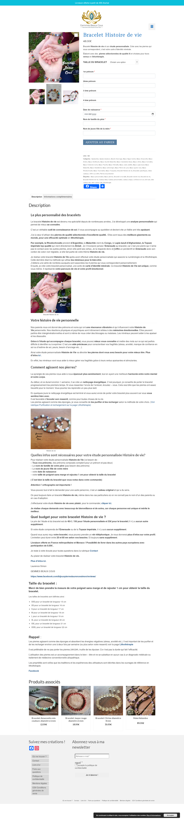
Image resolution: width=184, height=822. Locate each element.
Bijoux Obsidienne (96, 168)
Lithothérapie (126, 644)
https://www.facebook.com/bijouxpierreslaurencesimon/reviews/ (63, 576)
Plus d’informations (154, 815)
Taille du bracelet (95, 62)
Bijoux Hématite (114, 165)
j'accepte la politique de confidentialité (86, 766)
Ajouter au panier (100, 142)
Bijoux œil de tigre (108, 168)
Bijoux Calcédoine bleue (124, 162)
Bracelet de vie (145, 176)
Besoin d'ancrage (116, 159)
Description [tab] (37, 196)
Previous (31, 708)
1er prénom (89, 71)
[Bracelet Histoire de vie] (37, 96)
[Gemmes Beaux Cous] (92, 18)
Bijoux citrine (137, 162)
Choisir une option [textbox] (118, 62)
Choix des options (43, 728)
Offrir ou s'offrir (94, 173)
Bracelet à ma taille (120, 176)
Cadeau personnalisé (115, 179)
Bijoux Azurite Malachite (108, 162)
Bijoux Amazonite (142, 159)
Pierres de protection (107, 173)
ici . (40, 355)
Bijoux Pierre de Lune (122, 168)
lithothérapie (107, 182)
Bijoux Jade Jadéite (125, 165)
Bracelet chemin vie (133, 176)
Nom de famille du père (94, 119)
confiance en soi (138, 179)
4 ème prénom (89, 100)
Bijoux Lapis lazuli (138, 165)
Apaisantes (95, 159)
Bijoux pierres (108, 176)
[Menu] (152, 26)
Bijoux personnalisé (97, 176)
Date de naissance (92, 109)
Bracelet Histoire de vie (124, 171)
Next (153, 708)
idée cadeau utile (97, 182)
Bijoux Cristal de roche (90, 165)
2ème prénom (89, 81)
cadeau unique (128, 179)
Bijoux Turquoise (111, 171)
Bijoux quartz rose (135, 168)
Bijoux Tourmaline (99, 171)
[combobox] (124, 62)
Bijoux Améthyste (94, 162)
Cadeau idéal (103, 179)
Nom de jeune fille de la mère (97, 128)
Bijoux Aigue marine (129, 159)
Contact (94, 550)
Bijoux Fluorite (103, 165)
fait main (147, 179)
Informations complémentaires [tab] (58, 196)
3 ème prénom (89, 90)
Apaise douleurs (105, 159)
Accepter (170, 815)
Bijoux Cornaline (147, 162)
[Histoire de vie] (53, 94)
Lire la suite (140, 727)
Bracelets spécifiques (140, 171)
